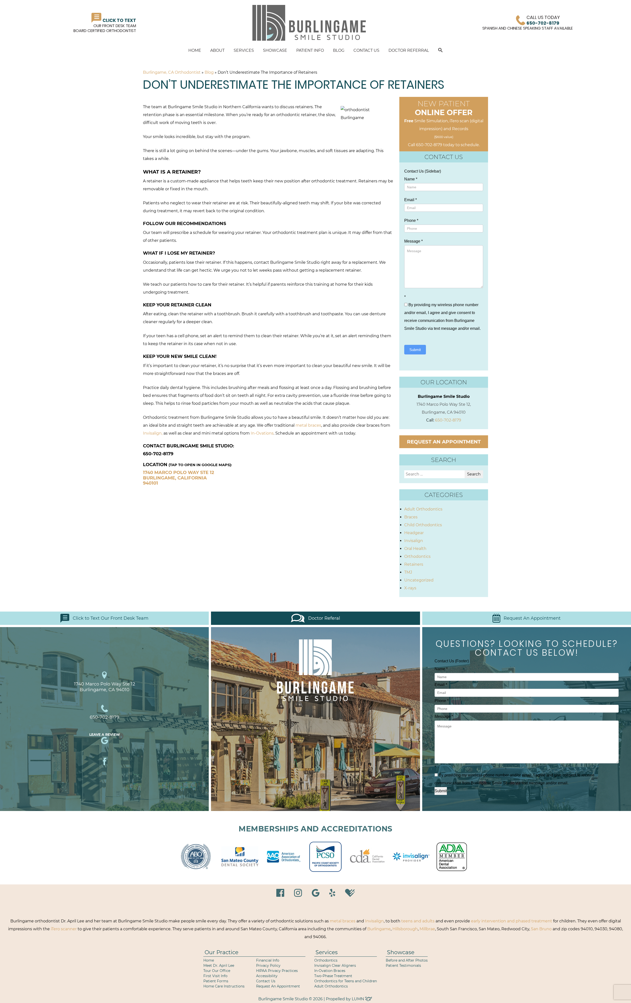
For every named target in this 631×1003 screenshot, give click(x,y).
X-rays (410, 588)
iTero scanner (64, 929)
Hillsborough (405, 929)
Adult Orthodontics (423, 509)
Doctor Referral (408, 50)
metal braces (308, 425)
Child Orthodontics (423, 525)
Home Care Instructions (224, 986)
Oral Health (415, 548)
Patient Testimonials (403, 965)
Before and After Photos (407, 960)
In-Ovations (262, 433)
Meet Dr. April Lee (218, 965)
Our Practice (221, 952)
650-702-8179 (429, 144)
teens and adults (418, 921)
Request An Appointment (532, 618)
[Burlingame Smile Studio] (309, 23)
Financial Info (267, 960)
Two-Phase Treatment (333, 976)
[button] (440, 51)
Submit (415, 350)
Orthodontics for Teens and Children (345, 981)
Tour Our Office (216, 970)
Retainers (413, 564)
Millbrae (427, 929)
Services (244, 50)
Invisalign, (152, 433)
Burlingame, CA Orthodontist (172, 72)
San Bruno (541, 929)
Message (413, 241)
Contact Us (366, 50)
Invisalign (413, 540)
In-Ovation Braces (329, 970)
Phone (411, 220)
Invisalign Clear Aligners (335, 965)
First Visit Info (215, 976)
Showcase (275, 50)
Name (410, 179)
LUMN (358, 999)
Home (194, 50)
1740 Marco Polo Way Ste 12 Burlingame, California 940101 (178, 478)
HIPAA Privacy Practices (277, 970)
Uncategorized (419, 580)
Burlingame (379, 929)
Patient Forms (215, 981)
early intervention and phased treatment (511, 921)
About (217, 50)
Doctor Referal (324, 618)
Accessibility (267, 976)
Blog (338, 50)
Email (410, 200)
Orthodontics (417, 556)
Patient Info (310, 50)
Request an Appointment (444, 442)
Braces (411, 517)
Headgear (414, 532)
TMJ (408, 572)
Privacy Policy (268, 965)
